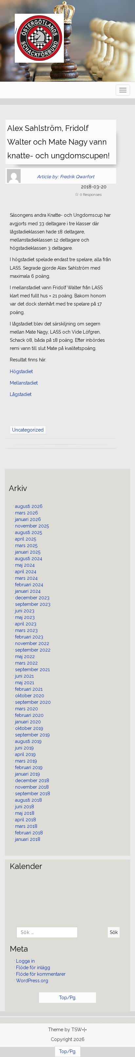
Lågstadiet (20, 394)
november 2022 (32, 643)
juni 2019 (24, 747)
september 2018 (32, 793)
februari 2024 (29, 584)
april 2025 (25, 539)
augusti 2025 (28, 532)
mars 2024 (26, 578)
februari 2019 (29, 767)
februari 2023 (29, 636)
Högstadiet (21, 371)
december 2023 (32, 597)
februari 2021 (29, 689)
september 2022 (32, 650)
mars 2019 (26, 761)
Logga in (25, 961)
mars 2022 (26, 663)
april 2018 (25, 819)
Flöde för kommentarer (41, 974)
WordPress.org (32, 980)
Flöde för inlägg (33, 967)
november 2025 (32, 525)
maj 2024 (25, 565)
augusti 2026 (29, 506)
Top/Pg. (67, 997)
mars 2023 (26, 630)
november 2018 (32, 787)
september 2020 (33, 702)
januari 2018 (27, 839)
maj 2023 (25, 617)
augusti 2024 (28, 558)
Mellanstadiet (24, 383)
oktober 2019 (29, 728)
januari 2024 (28, 591)
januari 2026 (28, 519)
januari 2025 (27, 552)
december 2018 (32, 780)
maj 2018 (24, 813)
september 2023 (32, 604)
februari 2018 (29, 832)
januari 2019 (27, 774)
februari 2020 (29, 715)
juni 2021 (24, 676)
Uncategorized (28, 430)
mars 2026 (26, 512)
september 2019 (32, 734)
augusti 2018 (28, 800)
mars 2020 (26, 708)
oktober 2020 (29, 695)
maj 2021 (24, 682)
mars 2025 (26, 545)
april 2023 (25, 623)
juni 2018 (24, 806)
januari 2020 (28, 721)
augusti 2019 (28, 741)
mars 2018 (26, 826)
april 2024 (25, 571)
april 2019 (25, 754)
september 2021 (32, 669)
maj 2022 (25, 656)
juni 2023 (24, 610)
